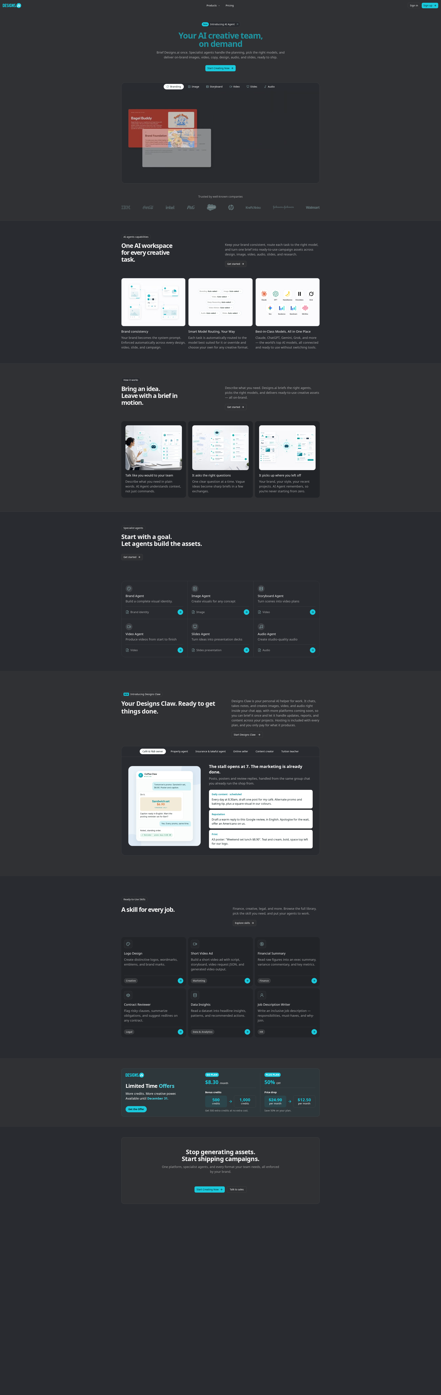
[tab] (174, 86)
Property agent (179, 751)
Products (212, 5)
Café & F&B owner (152, 751)
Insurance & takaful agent (211, 751)
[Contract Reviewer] (180, 1032)
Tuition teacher (290, 751)
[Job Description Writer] (314, 1032)
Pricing (230, 5)
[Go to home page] (12, 5)
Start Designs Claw (244, 734)
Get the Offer (136, 1109)
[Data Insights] (247, 1032)
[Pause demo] (220, 137)
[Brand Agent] (180, 612)
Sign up (427, 5)
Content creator (265, 751)
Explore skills (242, 923)
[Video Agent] (180, 650)
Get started (233, 263)
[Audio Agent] (312, 650)
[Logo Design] (180, 980)
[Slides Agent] (246, 650)
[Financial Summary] (314, 980)
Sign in (414, 5)
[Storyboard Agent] (312, 612)
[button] (220, 24)
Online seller (240, 751)
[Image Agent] (246, 612)
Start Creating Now (218, 68)
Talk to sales (237, 1189)
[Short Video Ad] (247, 980)
